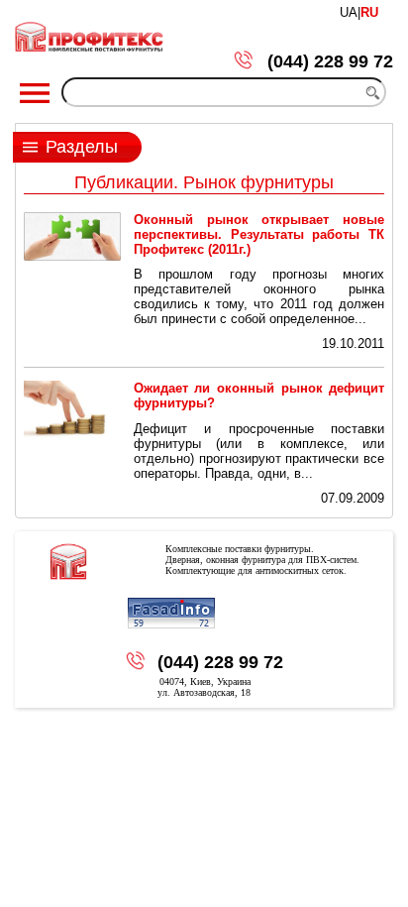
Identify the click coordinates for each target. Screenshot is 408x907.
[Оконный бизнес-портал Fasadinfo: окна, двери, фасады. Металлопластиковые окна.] (171, 614)
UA (348, 12)
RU (369, 12)
